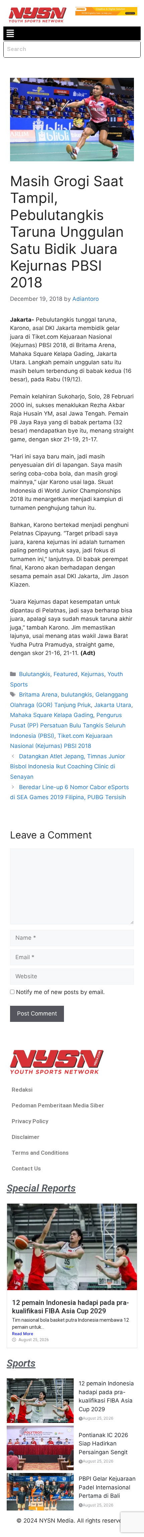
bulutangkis (76, 694)
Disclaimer (26, 1137)
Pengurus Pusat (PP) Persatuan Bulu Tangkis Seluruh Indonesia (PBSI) (68, 725)
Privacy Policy (30, 1121)
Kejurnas (92, 674)
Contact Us (26, 1168)
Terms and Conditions (40, 1152)
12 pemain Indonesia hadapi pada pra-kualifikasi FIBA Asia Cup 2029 (70, 1307)
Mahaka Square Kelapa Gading (51, 715)
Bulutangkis (34, 674)
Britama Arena (38, 694)
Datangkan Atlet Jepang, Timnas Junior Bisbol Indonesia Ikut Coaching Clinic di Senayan (67, 766)
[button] (10, 33)
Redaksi (22, 1089)
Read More (22, 1333)
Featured (66, 674)
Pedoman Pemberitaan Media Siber (58, 1105)
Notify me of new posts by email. (60, 992)
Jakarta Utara (112, 705)
